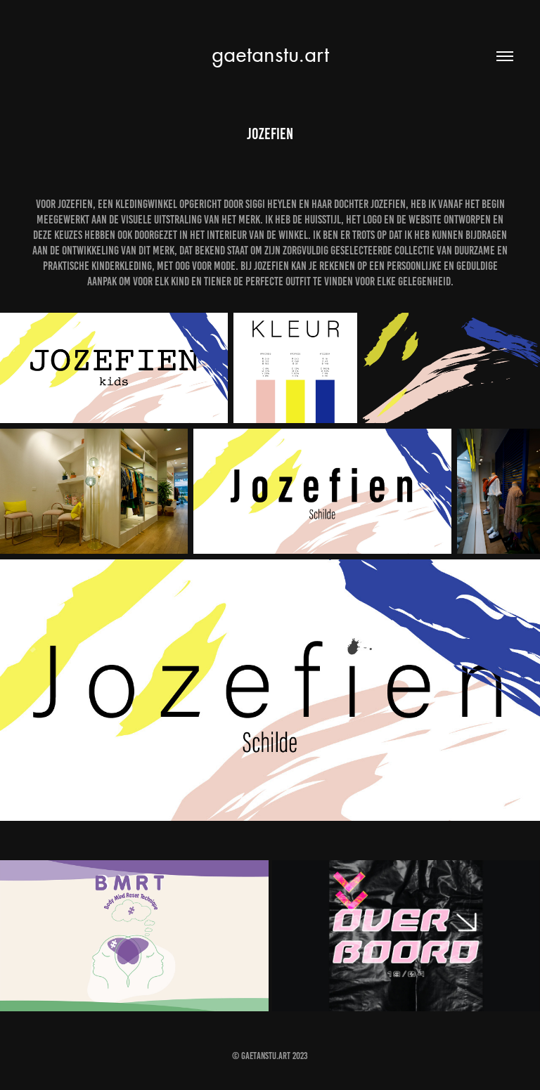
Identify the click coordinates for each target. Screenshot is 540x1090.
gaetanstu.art (270, 53)
